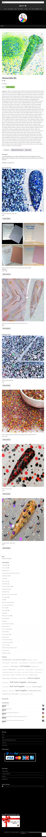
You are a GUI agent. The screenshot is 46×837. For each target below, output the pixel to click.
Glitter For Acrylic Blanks (23, 112)
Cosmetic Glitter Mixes (7, 104)
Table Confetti (5, 645)
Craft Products (16, 106)
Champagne (26, 99)
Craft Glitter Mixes (25, 104)
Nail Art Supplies (30, 127)
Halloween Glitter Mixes (20, 30)
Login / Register (10, 8)
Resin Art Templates (6, 629)
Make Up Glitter (29, 126)
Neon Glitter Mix (9, 132)
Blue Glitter (37, 97)
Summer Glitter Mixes (11, 92)
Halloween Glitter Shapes (11, 124)
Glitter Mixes (24, 91)
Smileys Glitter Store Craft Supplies (29, 137)
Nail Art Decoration (6, 615)
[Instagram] (24, 6)
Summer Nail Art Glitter (24, 142)
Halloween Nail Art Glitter (25, 124)
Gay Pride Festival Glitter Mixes (21, 111)
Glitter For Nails (25, 114)
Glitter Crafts (12, 112)
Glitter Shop (4, 610)
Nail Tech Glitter (30, 129)
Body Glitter (29, 659)
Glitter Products (15, 117)
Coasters (4, 578)
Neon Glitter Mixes (19, 132)
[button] (42, 34)
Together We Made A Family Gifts (8, 647)
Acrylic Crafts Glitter (25, 92)
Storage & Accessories (6, 642)
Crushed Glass (5, 583)
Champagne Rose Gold (7, 101)
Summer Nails (5, 144)
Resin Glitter (14, 135)
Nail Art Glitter (12, 127)
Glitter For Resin (34, 114)
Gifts (3, 599)
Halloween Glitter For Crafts (22, 119)
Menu (3, 25)
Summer (4, 140)
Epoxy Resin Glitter (33, 106)
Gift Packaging (5, 597)
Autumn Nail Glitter (15, 97)
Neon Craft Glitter (11, 130)
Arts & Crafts (4, 567)
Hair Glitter (30, 117)
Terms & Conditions (6, 773)
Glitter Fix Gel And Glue (6, 605)
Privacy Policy (4, 745)
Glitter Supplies (23, 117)
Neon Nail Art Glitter (29, 132)
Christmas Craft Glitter (19, 101)
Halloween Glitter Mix (26, 122)
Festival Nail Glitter (36, 109)
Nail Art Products (20, 127)
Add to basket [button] (6, 218)
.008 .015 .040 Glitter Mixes (14, 91)
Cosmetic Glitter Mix (36, 102)
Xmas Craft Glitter (6, 145)
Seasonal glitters (10, 30)
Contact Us (4, 742)
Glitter (7, 112)
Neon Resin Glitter (22, 134)
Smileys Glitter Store (15, 137)
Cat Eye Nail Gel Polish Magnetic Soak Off (10, 573)
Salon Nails (39, 135)
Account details (20, 8)
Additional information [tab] (17, 150)
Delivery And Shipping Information (9, 740)
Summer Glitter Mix (31, 140)
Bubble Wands (5, 570)
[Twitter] (22, 6)
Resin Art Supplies (6, 135)
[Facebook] (20, 6)
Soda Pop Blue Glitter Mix (23, 139)
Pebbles (3, 621)
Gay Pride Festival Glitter (38, 669)
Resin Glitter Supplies (23, 135)
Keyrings (3, 613)
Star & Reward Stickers (6, 639)
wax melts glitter (38, 144)
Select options (6, 274)
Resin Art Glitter (37, 134)
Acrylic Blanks (4, 565)
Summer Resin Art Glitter (16, 144)
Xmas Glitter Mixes (16, 145)
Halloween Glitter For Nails (11, 121)
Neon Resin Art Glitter (11, 134)
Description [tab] (7, 150)
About (15, 8)
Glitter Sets (4, 607)
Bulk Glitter (9, 99)
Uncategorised (5, 650)
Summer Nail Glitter (36, 142)
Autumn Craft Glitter (27, 94)
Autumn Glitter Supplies (23, 96)
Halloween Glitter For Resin (25, 121)
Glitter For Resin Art (38, 672)
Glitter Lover (21, 116)
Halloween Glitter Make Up (14, 122)
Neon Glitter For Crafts (29, 130)
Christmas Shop (5, 575)
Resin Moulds (4, 631)
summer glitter (22, 140)
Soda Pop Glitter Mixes (36, 139)
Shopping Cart (5, 779)
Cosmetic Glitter (13, 102)
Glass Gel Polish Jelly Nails (7, 602)
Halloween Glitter (10, 119)
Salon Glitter (32, 135)
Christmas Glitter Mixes (32, 101)
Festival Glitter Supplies (25, 109)
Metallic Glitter (37, 126)
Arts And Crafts (35, 92)
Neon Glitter (19, 130)
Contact (33, 8)
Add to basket (10, 87)
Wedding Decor (5, 653)
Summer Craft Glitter (12, 140)
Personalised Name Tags (7, 623)
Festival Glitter (20, 107)
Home (5, 8)
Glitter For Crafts (6, 114)
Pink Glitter (30, 134)
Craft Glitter (17, 104)
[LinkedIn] (25, 6)
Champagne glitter (34, 99)
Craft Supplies (24, 106)
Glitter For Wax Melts (12, 116)
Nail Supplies (22, 129)
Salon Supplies (5, 137)
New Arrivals (4, 618)
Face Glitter (4, 669)
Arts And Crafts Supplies (15, 94)
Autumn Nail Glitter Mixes (27, 97)
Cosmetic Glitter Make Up (24, 102)
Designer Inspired (5, 589)
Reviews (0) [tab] (28, 150)
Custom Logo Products (6, 586)
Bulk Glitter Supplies (17, 99)
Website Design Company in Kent (35, 832)
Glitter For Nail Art (15, 114)
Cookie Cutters (5, 581)
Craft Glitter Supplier (36, 104)
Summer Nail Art (13, 142)
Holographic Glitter (11, 126)
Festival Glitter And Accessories (8, 594)
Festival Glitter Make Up (30, 107)
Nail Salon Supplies (13, 129)
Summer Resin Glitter (28, 144)
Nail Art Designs (6, 678)
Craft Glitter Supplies (7, 106)
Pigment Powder (5, 626)
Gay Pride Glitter (33, 111)
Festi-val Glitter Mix (11, 107)
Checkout (26, 8)
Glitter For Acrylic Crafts (36, 112)
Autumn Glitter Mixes (10, 96)
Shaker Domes (5, 637)
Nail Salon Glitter (5, 682)
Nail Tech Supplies (17, 686)
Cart (30, 8)
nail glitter (37, 127)
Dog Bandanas (5, 591)
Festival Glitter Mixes (13, 109)
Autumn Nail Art (33, 96)
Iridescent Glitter (20, 126)
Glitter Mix (28, 116)
